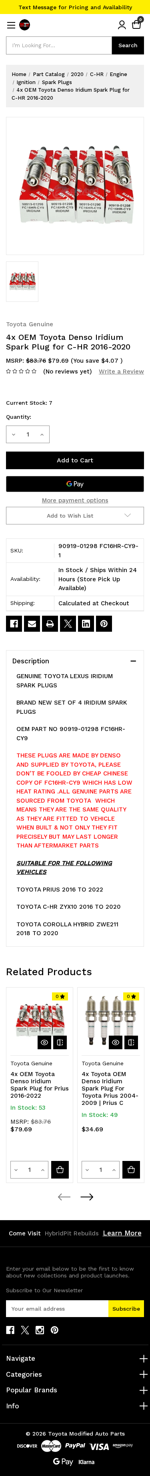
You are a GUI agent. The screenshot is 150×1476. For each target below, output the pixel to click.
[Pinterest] (104, 624)
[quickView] (44, 1042)
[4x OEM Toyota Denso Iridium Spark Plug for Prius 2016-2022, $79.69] (39, 1021)
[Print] (50, 624)
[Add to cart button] (60, 1170)
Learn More (122, 1233)
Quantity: (18, 417)
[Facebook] (14, 624)
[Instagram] (40, 1330)
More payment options (75, 500)
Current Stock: (29, 403)
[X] (68, 624)
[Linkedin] (86, 624)
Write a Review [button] (121, 371)
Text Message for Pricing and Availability (75, 7)
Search (128, 45)
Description (30, 661)
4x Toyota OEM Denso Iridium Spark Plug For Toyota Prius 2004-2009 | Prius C (110, 1088)
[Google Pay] (75, 484)
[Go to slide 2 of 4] (86, 1197)
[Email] (32, 624)
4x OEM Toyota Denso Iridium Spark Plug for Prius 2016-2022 (39, 1084)
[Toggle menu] (11, 25)
